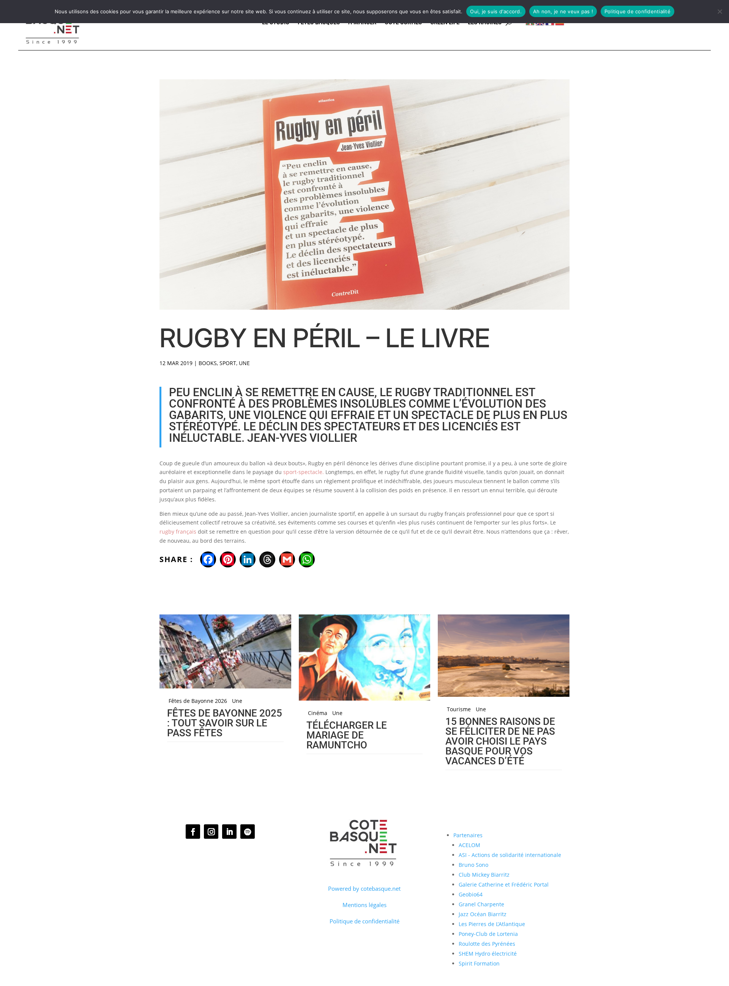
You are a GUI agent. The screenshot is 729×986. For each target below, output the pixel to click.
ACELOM (469, 845)
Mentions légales (364, 905)
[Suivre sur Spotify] (247, 831)
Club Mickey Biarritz (484, 874)
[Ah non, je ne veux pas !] (719, 11)
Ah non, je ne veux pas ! (563, 11)
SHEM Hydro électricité (488, 953)
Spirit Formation (479, 963)
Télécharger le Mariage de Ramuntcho (346, 735)
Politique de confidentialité (364, 921)
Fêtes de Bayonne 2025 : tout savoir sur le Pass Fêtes (224, 723)
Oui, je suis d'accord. (496, 11)
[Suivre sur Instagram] (211, 831)
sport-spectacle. (303, 472)
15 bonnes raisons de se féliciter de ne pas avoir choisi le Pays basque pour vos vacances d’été (500, 741)
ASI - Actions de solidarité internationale (510, 854)
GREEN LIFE (444, 22)
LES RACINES (485, 22)
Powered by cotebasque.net (364, 888)
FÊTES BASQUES (319, 22)
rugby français (177, 531)
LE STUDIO (275, 22)
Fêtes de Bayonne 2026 (198, 701)
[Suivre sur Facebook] (193, 831)
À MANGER (362, 22)
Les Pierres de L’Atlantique (492, 924)
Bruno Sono (473, 864)
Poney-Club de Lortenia (488, 933)
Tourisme (459, 709)
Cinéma (317, 713)
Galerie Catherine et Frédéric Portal (504, 884)
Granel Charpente (481, 904)
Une (244, 363)
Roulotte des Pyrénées (487, 943)
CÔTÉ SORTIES (403, 22)
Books (208, 363)
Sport (227, 363)
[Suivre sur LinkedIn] (229, 831)
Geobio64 (471, 894)
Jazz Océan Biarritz (483, 914)
